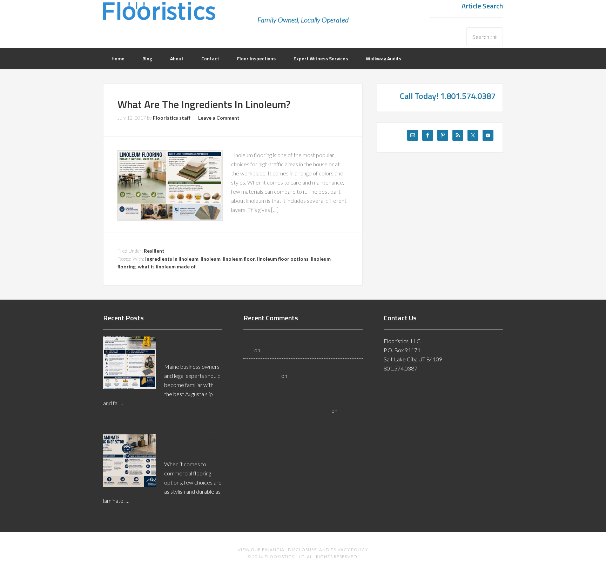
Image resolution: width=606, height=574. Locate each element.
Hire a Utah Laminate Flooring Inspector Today (191, 445)
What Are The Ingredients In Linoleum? (203, 104)
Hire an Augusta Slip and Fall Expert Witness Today (190, 347)
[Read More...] (121, 419)
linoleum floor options (283, 259)
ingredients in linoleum (171, 259)
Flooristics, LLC (159, 16)
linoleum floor (239, 259)
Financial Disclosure (289, 549)
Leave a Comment (219, 118)
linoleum (211, 259)
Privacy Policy (349, 549)
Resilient (154, 251)
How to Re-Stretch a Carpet (295, 350)
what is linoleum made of (167, 266)
